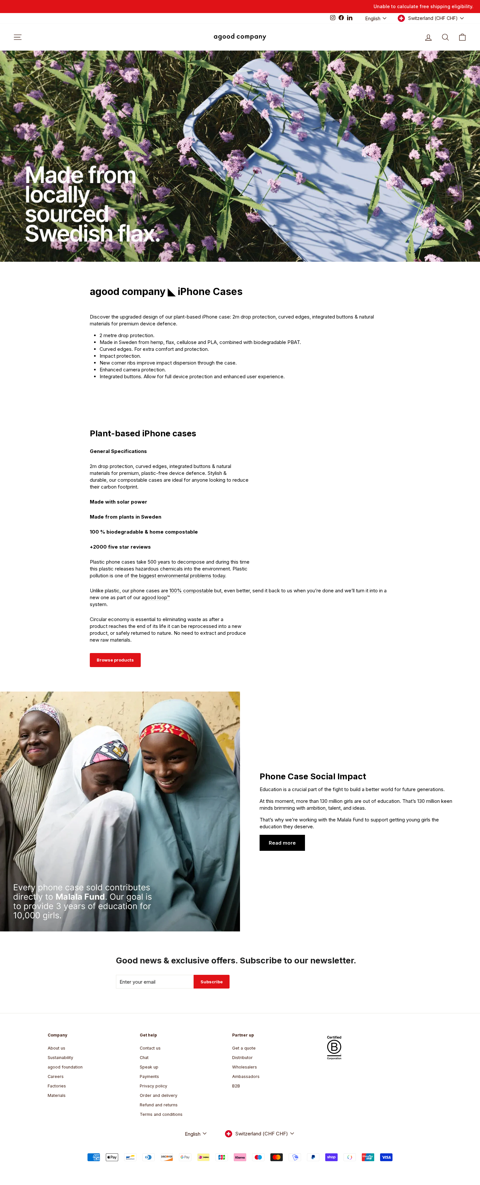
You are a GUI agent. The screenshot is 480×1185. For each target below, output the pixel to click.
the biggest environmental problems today (178, 575)
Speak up (149, 1067)
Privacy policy (153, 1086)
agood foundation (65, 1067)
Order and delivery (158, 1095)
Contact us (150, 1048)
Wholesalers (244, 1067)
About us (56, 1048)
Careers (56, 1076)
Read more (282, 843)
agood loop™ (156, 597)
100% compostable (191, 590)
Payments (149, 1076)
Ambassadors (246, 1076)
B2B (236, 1086)
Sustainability (60, 1057)
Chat (144, 1057)
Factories (57, 1086)
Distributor (242, 1057)
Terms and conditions (161, 1114)
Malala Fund (350, 820)
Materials (57, 1095)
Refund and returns (159, 1104)
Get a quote (244, 1048)
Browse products (115, 660)
